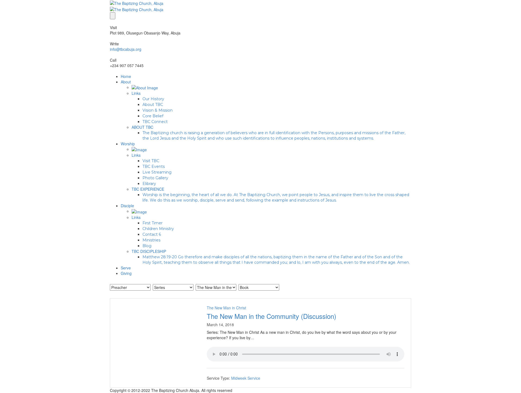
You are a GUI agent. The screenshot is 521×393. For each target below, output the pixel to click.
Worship (128, 143)
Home (126, 76)
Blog (146, 245)
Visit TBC (150, 160)
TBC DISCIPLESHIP (149, 251)
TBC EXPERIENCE (148, 189)
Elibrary (149, 183)
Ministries (151, 240)
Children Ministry (158, 228)
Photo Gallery (155, 177)
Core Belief (152, 116)
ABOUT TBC (142, 127)
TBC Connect (155, 121)
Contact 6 (151, 234)
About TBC (152, 104)
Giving (126, 273)
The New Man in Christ (226, 307)
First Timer (152, 223)
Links (136, 93)
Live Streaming (156, 172)
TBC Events (153, 166)
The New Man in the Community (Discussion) (271, 316)
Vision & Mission (157, 110)
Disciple (127, 205)
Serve (126, 268)
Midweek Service (245, 378)
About (126, 81)
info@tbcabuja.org (125, 49)
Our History (153, 98)
